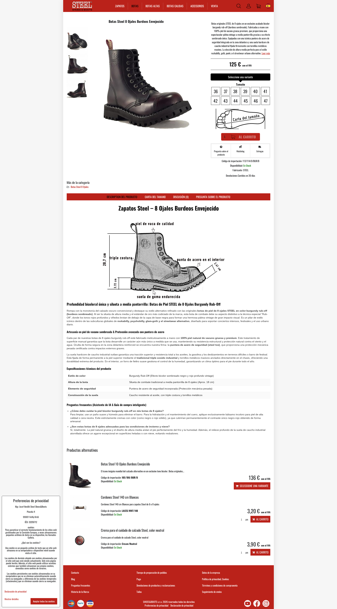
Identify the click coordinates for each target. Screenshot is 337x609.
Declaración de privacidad (181, 605)
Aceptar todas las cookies (44, 601)
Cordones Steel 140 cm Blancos (120, 497)
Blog (73, 579)
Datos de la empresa (211, 572)
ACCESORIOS (197, 6)
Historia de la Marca (80, 592)
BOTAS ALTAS (153, 6)
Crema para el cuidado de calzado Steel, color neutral (132, 530)
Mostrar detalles (12, 599)
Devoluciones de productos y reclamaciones (156, 585)
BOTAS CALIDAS (175, 6)
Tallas (139, 592)
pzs (246, 519)
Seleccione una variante (253, 486)
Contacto (75, 572)
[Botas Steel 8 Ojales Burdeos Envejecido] (77, 38)
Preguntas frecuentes (80, 585)
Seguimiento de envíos (212, 592)
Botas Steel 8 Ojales (79, 187)
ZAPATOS (119, 6)
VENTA (214, 6)
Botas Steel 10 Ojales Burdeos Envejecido (125, 463)
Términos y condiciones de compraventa (219, 585)
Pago (139, 579)
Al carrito (247, 136)
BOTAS (134, 6)
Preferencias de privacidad (156, 605)
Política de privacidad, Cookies (215, 579)
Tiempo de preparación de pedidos (152, 572)
